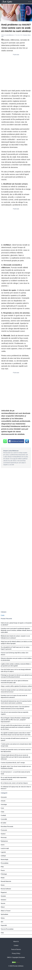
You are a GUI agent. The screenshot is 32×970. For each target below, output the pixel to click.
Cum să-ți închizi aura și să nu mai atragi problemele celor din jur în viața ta (16, 670)
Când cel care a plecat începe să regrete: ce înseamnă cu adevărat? (16, 623)
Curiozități (4, 819)
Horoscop (3, 837)
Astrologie (4, 804)
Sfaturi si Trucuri (5, 910)
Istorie (2, 844)
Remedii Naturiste (6, 881)
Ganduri (3, 833)
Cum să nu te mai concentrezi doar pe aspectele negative (14, 713)
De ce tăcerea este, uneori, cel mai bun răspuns (14, 783)
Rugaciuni (4, 892)
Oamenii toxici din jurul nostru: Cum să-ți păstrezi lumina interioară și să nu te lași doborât (15, 707)
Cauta (2, 615)
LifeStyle (3, 855)
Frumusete (4, 830)
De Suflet (3, 822)
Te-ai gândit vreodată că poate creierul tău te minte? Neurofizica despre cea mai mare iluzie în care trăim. (16, 733)
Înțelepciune (4, 841)
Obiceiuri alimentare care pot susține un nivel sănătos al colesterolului (16, 659)
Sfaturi (3, 907)
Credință (3, 815)
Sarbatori (3, 899)
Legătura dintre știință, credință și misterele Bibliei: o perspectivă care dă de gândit (16, 665)
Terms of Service (16, 949)
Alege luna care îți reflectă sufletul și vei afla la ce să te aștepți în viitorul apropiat (16, 642)
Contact (16, 945)
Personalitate (4, 863)
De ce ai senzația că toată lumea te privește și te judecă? (14, 739)
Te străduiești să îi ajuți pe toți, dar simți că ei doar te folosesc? (16, 787)
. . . (29, 1)
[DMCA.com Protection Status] (16, 962)
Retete (3, 885)
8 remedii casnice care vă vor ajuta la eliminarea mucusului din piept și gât (14, 681)
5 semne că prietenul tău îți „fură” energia (13, 762)
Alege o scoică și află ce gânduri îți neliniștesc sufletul (16, 686)
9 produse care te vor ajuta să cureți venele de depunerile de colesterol (14, 696)
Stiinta (3, 918)
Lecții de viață (5, 848)
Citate (2, 811)
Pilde (2, 866)
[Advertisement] (16, 72)
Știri (2, 921)
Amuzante (4, 797)
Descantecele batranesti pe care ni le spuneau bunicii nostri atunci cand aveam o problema (16, 702)
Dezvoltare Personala (7, 826)
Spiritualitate (4, 914)
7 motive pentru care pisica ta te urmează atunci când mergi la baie (16, 745)
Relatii (2, 877)
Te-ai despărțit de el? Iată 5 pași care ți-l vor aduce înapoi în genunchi (15, 648)
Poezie (3, 870)
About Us (16, 941)
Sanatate (3, 896)
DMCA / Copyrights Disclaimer (16, 957)
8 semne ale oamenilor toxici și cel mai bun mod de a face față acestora (16, 750)
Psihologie (4, 874)
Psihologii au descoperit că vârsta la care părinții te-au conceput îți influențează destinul (16, 676)
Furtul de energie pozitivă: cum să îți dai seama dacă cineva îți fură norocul (16, 691)
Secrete (3, 903)
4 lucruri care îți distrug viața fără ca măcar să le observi (14, 653)
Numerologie (4, 859)
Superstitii (4, 925)
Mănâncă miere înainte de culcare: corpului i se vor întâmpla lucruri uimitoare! (15, 637)
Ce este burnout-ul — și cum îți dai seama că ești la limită (15, 772)
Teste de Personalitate (7, 929)
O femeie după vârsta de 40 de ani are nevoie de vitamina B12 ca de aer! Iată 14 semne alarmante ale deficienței (15, 757)
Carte (2, 808)
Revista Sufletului (6, 888)
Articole (3, 800)
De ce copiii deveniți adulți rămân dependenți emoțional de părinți (14, 778)
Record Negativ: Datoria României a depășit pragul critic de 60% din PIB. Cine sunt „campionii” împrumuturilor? (15, 719)
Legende (3, 852)
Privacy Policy (16, 953)
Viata (2, 932)
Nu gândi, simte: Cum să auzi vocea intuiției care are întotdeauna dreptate (16, 767)
